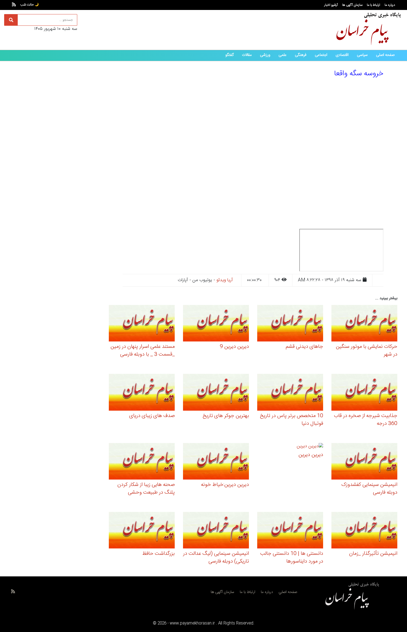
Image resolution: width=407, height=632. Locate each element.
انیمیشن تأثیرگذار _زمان (373, 554)
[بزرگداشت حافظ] (142, 531)
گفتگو (229, 55)
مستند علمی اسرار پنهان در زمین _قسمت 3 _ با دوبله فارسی (142, 351)
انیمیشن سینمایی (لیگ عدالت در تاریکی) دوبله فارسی (216, 558)
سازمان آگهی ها (352, 5)
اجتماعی (321, 55)
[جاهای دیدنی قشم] (290, 324)
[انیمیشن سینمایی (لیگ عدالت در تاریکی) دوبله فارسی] (216, 531)
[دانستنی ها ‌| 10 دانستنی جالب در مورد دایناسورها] (290, 531)
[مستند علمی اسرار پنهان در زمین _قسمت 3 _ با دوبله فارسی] (142, 324)
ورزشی (265, 55)
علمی (283, 55)
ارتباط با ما (373, 5)
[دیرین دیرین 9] (216, 324)
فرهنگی (300, 55)
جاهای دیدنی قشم (304, 347)
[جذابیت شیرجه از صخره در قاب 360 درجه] (364, 393)
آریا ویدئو (225, 280)
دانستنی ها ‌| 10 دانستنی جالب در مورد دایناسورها (291, 558)
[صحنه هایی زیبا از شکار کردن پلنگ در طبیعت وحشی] (142, 462)
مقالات (247, 55)
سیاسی (362, 55)
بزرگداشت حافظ (158, 554)
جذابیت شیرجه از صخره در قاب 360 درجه (365, 420)
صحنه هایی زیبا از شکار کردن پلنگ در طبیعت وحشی (146, 489)
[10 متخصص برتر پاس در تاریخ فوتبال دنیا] (290, 393)
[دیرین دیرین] (310, 447)
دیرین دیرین (310, 455)
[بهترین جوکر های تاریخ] (216, 393)
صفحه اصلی (385, 55)
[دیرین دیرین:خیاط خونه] (216, 462)
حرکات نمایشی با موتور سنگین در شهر (366, 351)
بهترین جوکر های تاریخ (226, 416)
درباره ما (390, 5)
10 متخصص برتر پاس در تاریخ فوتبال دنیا (291, 420)
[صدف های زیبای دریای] (142, 393)
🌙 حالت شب (29, 4)
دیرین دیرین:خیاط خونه (225, 485)
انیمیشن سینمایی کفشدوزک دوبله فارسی (369, 489)
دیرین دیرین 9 (234, 347)
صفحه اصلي (288, 592)
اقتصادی (342, 55)
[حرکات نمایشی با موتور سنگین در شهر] (364, 324)
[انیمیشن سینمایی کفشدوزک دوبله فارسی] (364, 462)
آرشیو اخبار (331, 5)
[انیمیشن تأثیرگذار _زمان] (364, 531)
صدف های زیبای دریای (152, 416)
